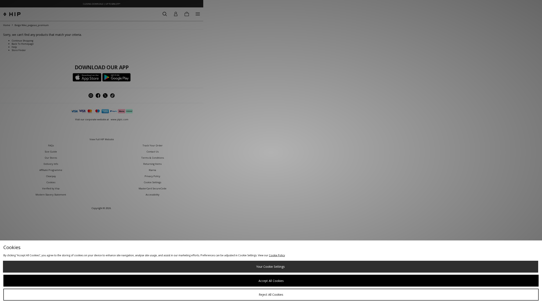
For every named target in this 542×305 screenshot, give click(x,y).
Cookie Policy (277, 255)
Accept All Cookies (271, 281)
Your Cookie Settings (270, 267)
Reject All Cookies (271, 295)
